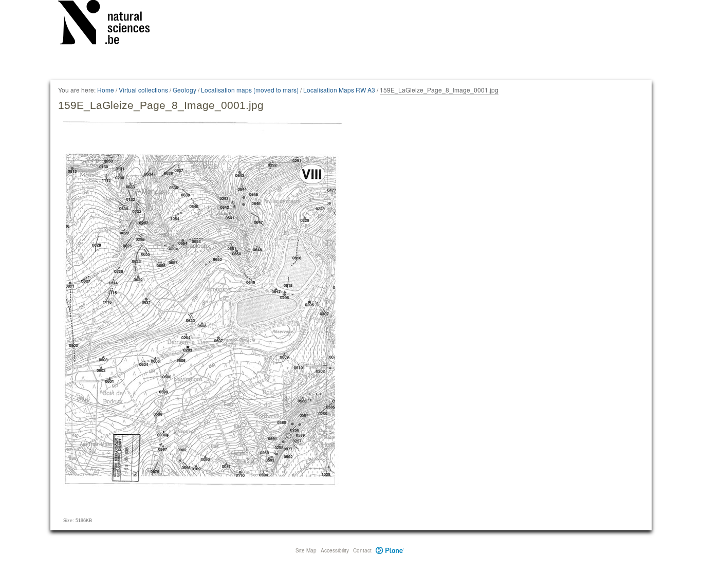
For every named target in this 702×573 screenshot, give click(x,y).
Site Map (306, 550)
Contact (362, 550)
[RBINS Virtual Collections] (110, 24)
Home (105, 89)
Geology (184, 89)
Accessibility (335, 550)
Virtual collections (143, 89)
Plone (390, 550)
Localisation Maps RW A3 (339, 89)
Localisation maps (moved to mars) (250, 89)
